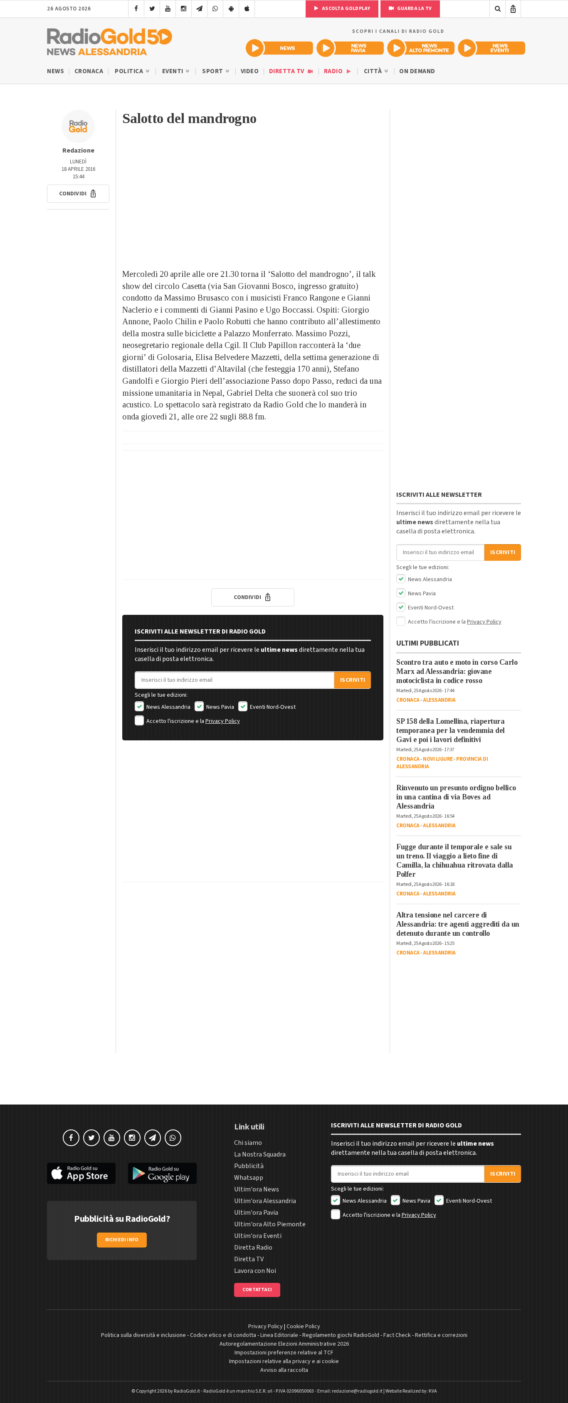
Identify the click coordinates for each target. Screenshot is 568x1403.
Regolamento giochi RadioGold (340, 1335)
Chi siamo (248, 1142)
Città (373, 71)
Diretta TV (287, 71)
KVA (433, 1391)
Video (250, 71)
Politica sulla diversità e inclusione (143, 1335)
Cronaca (89, 71)
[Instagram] (183, 8)
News (55, 71)
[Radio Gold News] (279, 48)
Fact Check (397, 1335)
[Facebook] (136, 8)
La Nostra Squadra (260, 1154)
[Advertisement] (252, 201)
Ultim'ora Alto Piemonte (270, 1224)
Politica (130, 71)
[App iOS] (246, 8)
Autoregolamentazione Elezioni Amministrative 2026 (284, 1344)
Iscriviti (352, 680)
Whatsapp (248, 1177)
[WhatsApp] (215, 8)
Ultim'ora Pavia (256, 1212)
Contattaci (257, 1290)
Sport (213, 71)
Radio (334, 71)
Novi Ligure (438, 759)
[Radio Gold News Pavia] (350, 48)
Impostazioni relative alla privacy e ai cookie (284, 1361)
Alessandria (439, 700)
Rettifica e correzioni (441, 1335)
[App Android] (231, 8)
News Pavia (219, 707)
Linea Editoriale (279, 1335)
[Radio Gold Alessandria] (109, 39)
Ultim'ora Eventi (258, 1235)
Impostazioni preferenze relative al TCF (284, 1353)
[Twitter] (152, 8)
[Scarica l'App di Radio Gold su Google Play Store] (162, 1173)
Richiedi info (122, 1239)
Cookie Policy (303, 1326)
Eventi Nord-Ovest (272, 707)
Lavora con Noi (255, 1270)
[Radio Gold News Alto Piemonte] (420, 48)
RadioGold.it (187, 1391)
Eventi (173, 71)
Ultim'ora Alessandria (265, 1201)
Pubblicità (249, 1166)
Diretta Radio (253, 1247)
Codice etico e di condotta (223, 1335)
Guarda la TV (414, 8)
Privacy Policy (222, 721)
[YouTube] (167, 8)
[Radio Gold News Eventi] (491, 48)
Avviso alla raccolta (284, 1370)
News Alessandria (167, 707)
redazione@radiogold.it (357, 1391)
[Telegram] (199, 8)
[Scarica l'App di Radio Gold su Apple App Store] (81, 1173)
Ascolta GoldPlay (345, 8)
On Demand (417, 71)
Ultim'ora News (256, 1189)
